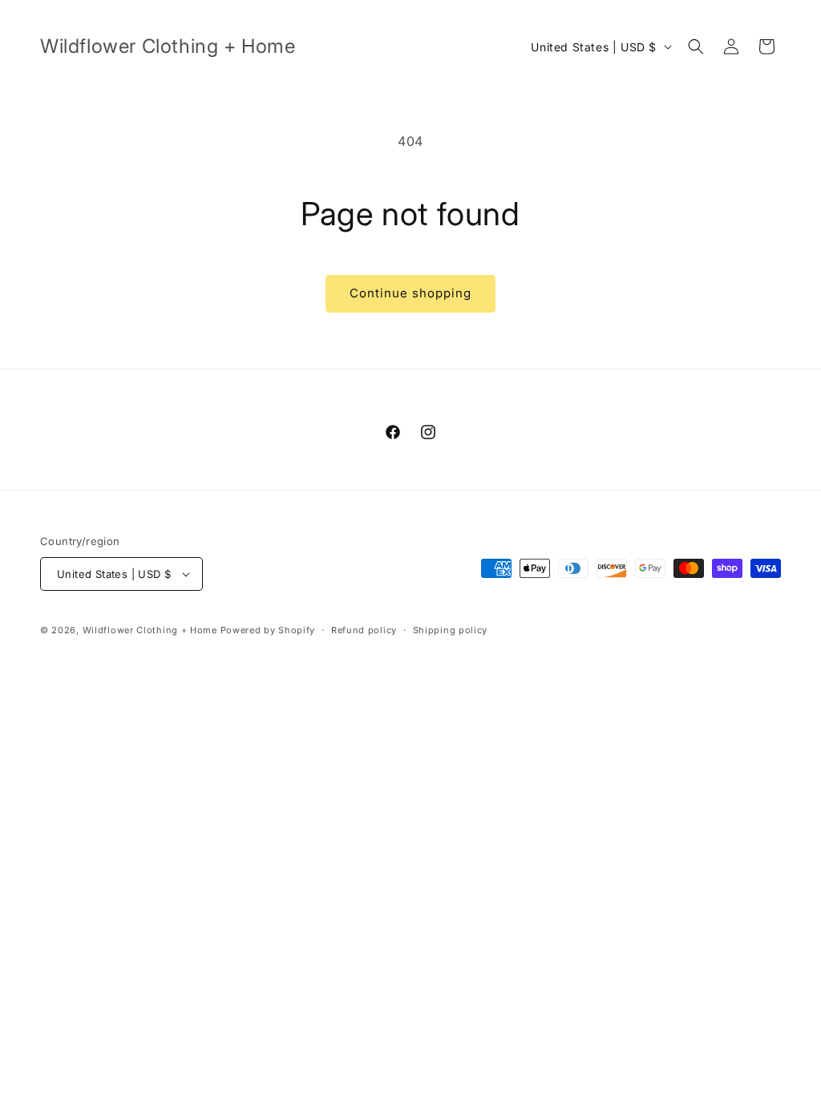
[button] (696, 46)
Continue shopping (410, 293)
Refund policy (364, 630)
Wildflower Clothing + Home (150, 630)
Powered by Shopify (268, 630)
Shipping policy (450, 630)
